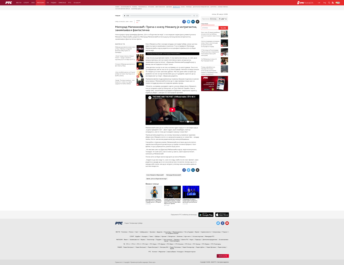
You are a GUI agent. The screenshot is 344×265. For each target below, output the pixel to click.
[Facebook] (184, 21)
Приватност (119, 262)
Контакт (154, 251)
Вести (18, 3)
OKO (33, 3)
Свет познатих (160, 7)
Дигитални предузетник (201, 7)
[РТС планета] (305, 2)
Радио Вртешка (211, 247)
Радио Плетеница (175, 247)
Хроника (152, 232)
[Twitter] (188, 21)
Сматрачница (216, 232)
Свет (136, 232)
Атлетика (180, 236)
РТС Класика (179, 244)
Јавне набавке (171, 251)
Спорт (26, 3)
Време (197, 232)
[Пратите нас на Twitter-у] (218, 223)
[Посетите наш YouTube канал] (227, 223)
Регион (131, 232)
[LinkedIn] (193, 21)
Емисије (62, 3)
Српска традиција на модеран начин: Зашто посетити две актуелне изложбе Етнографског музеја (210, 43)
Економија (167, 232)
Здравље (169, 7)
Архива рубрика (223, 7)
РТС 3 (139, 244)
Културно (213, 7)
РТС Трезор (196, 244)
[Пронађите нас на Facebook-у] (222, 223)
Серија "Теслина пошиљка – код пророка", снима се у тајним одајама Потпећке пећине (124, 81)
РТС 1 (128, 244)
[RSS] (333, 2)
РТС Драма (161, 244)
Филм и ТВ (176, 7)
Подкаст (225, 232)
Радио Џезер (222, 247)
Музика (134, 7)
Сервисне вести (206, 232)
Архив (172, 248)
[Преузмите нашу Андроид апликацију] (205, 214)
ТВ (48, 3)
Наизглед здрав (136, 8)
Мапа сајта (223, 256)
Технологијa (142, 7)
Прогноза (205, 19)
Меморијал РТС (209, 236)
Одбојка (157, 236)
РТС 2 (133, 244)
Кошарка (145, 236)
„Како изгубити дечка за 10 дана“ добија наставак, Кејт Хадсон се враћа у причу (125, 73)
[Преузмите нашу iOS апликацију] (222, 214)
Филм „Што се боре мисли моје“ (156, 179)
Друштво (160, 232)
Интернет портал (190, 251)
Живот (117, 7)
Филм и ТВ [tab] (120, 44)
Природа (189, 7)
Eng (324, 3)
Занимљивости (126, 7)
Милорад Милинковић (173, 175)
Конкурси (180, 251)
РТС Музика (205, 244)
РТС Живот (170, 244)
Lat (319, 3)
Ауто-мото (187, 236)
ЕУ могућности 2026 (172, 233)
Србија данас (144, 232)
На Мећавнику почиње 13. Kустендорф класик (209, 60)
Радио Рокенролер (188, 247)
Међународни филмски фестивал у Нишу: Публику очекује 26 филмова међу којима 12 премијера (125, 49)
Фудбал (137, 236)
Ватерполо (171, 236)
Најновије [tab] (204, 24)
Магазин (40, 3)
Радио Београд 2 (141, 247)
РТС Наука (153, 244)
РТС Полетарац (216, 244)
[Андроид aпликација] (214, 83)
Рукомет (164, 236)
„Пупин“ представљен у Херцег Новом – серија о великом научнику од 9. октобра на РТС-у (125, 57)
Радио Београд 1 (128, 247)
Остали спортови (198, 236)
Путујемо (151, 7)
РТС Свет (145, 244)
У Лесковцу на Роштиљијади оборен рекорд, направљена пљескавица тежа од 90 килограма (210, 52)
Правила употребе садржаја (139, 262)
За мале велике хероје (122, 8)
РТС (69, 3)
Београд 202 (164, 247)
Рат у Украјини (188, 232)
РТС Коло (188, 244)
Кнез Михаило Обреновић (155, 175)
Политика (124, 232)
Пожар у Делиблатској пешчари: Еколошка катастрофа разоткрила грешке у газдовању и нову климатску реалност (209, 70)
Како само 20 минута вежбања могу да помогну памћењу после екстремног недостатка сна (210, 35)
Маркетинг (162, 251)
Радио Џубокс (200, 247)
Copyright (126, 262)
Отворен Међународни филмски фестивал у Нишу (125, 65)
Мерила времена (177, 232)
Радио (53, 3)
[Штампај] (197, 21)
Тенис (151, 236)
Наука (183, 7)
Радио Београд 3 (153, 247)
